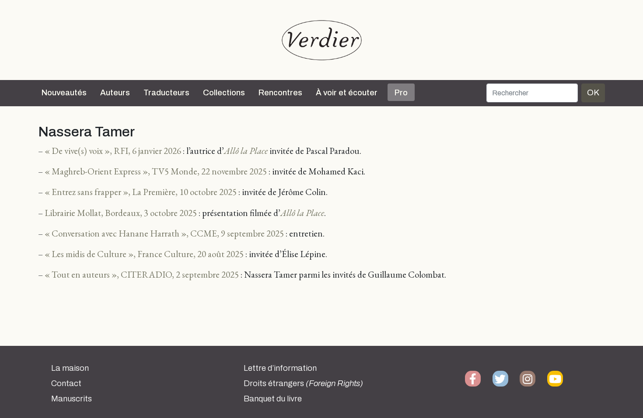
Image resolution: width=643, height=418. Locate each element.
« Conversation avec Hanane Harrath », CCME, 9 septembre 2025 (164, 233)
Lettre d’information (280, 368)
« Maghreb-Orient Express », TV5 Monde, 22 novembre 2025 (156, 171)
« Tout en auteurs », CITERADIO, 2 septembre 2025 (142, 274)
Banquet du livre (273, 398)
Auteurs (115, 92)
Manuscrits (71, 398)
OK (593, 92)
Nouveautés (64, 92)
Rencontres (280, 92)
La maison (70, 368)
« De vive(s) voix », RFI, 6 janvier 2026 (113, 151)
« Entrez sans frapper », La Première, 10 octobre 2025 (141, 192)
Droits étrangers (303, 383)
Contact (66, 383)
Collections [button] (224, 92)
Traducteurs (166, 92)
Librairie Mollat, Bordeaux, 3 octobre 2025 (121, 213)
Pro (401, 92)
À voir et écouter (346, 92)
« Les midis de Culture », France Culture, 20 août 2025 (144, 254)
